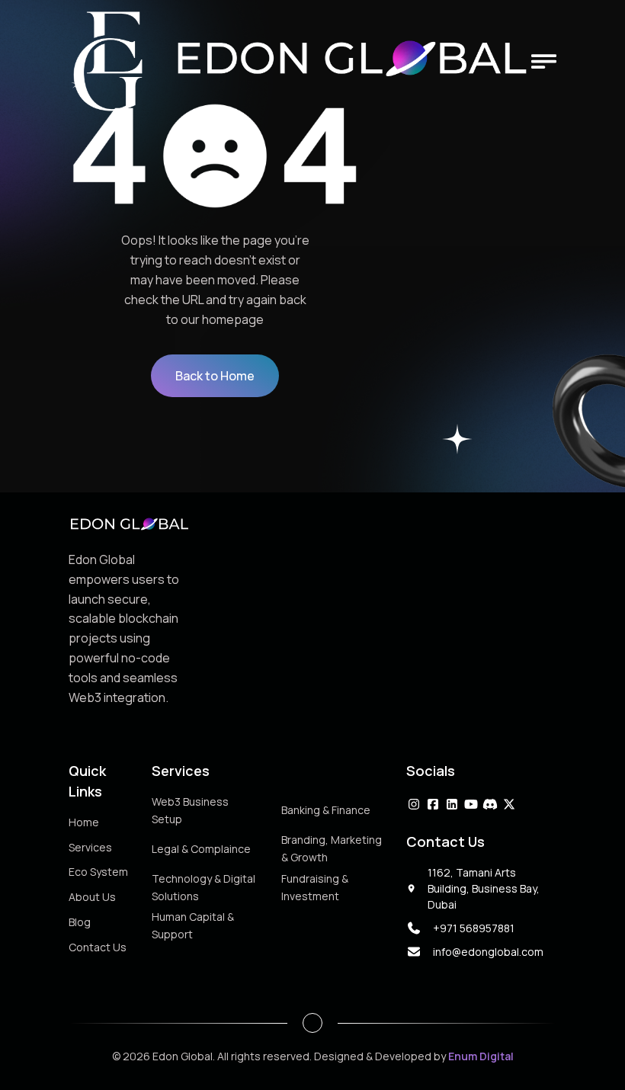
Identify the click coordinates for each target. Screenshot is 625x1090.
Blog (80, 922)
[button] (543, 61)
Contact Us (98, 946)
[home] (300, 61)
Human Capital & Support (193, 925)
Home (84, 822)
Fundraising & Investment (314, 887)
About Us (92, 897)
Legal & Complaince (201, 849)
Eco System (98, 871)
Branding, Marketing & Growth (331, 848)
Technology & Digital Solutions (203, 887)
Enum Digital (481, 1056)
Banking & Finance (325, 810)
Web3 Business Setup (190, 810)
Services (90, 847)
